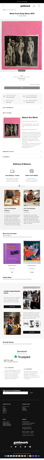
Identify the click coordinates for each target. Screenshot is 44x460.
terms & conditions (7, 423)
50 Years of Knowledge (22, 1)
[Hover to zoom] (21, 45)
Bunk (22, 75)
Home (4, 9)
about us (5, 411)
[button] (4, 5)
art (3, 407)
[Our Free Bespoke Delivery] (12, 198)
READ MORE (12, 306)
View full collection (7, 235)
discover (4, 412)
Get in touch (8, 102)
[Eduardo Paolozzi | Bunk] (12, 253)
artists (4, 406)
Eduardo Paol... (12, 268)
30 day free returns (30, 102)
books (4, 409)
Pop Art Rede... (32, 268)
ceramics (5, 408)
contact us (24, 409)
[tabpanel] (12, 176)
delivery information (7, 424)
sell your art (24, 410)
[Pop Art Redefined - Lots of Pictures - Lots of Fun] (32, 252)
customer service (25, 406)
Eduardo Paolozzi (22, 15)
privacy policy (5, 422)
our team (24, 408)
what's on (5, 410)
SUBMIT (31, 392)
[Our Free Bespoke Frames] (32, 198)
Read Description (21, 78)
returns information (7, 425)
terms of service (6, 421)
